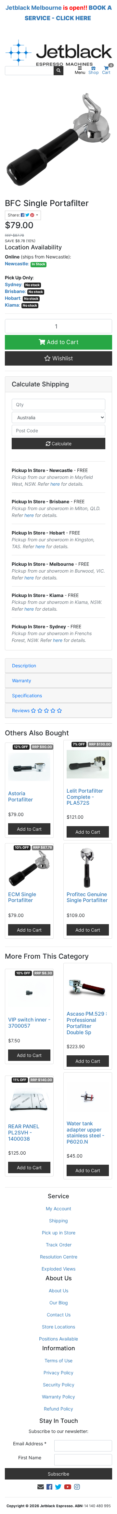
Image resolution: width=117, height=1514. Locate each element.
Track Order (59, 1244)
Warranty (21, 680)
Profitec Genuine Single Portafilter (87, 897)
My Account (58, 1208)
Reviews (21, 710)
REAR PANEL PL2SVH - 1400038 (23, 1132)
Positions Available (58, 1338)
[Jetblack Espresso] (58, 52)
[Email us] (40, 1487)
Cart (107, 70)
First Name (29, 1457)
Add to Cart (61, 342)
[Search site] (58, 70)
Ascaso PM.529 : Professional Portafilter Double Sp (87, 1023)
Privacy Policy (58, 1372)
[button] (58, 358)
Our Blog (58, 1302)
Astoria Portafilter (20, 796)
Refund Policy (58, 1408)
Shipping (58, 1220)
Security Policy (58, 1384)
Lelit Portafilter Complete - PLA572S (85, 797)
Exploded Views (58, 1268)
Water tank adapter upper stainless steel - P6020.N (85, 1132)
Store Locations (58, 1326)
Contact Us (59, 1314)
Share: (14, 215)
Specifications (27, 695)
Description (24, 665)
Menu (80, 72)
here (55, 484)
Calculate (61, 443)
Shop (93, 72)
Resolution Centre (58, 1256)
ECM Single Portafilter (22, 897)
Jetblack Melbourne (34, 7)
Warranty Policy (58, 1396)
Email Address (29, 1443)
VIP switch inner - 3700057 (29, 1023)
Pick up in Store (58, 1232)
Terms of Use (58, 1360)
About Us (58, 1290)
